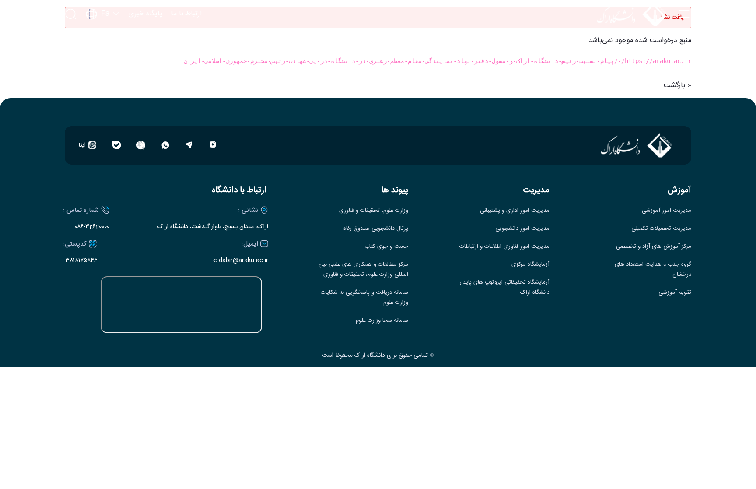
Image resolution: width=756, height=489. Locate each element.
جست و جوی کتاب (386, 246)
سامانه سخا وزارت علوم (382, 320)
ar (103, 54)
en (102, 39)
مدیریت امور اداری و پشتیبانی (515, 210)
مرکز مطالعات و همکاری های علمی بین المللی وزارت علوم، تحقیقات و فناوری (363, 269)
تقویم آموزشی (674, 292)
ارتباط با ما (186, 14)
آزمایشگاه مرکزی (530, 264)
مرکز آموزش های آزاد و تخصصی (653, 246)
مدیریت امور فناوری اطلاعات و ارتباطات (504, 246)
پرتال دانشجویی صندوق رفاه (375, 228)
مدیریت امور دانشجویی (522, 228)
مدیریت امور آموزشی (666, 210)
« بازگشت (677, 85)
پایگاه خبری (145, 14)
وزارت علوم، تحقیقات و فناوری (373, 210)
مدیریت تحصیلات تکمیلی (661, 228)
